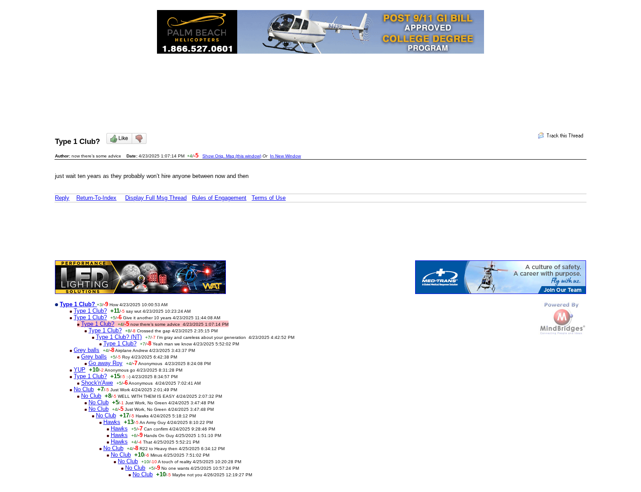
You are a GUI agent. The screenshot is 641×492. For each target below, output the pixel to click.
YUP (79, 369)
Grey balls (86, 350)
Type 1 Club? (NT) (119, 337)
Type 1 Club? (90, 311)
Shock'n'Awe (97, 382)
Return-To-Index (96, 198)
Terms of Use (269, 198)
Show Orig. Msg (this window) (231, 156)
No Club (84, 389)
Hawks (111, 422)
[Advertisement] (320, 85)
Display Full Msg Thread (156, 198)
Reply (62, 198)
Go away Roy (106, 363)
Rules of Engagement (219, 198)
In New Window (285, 156)
